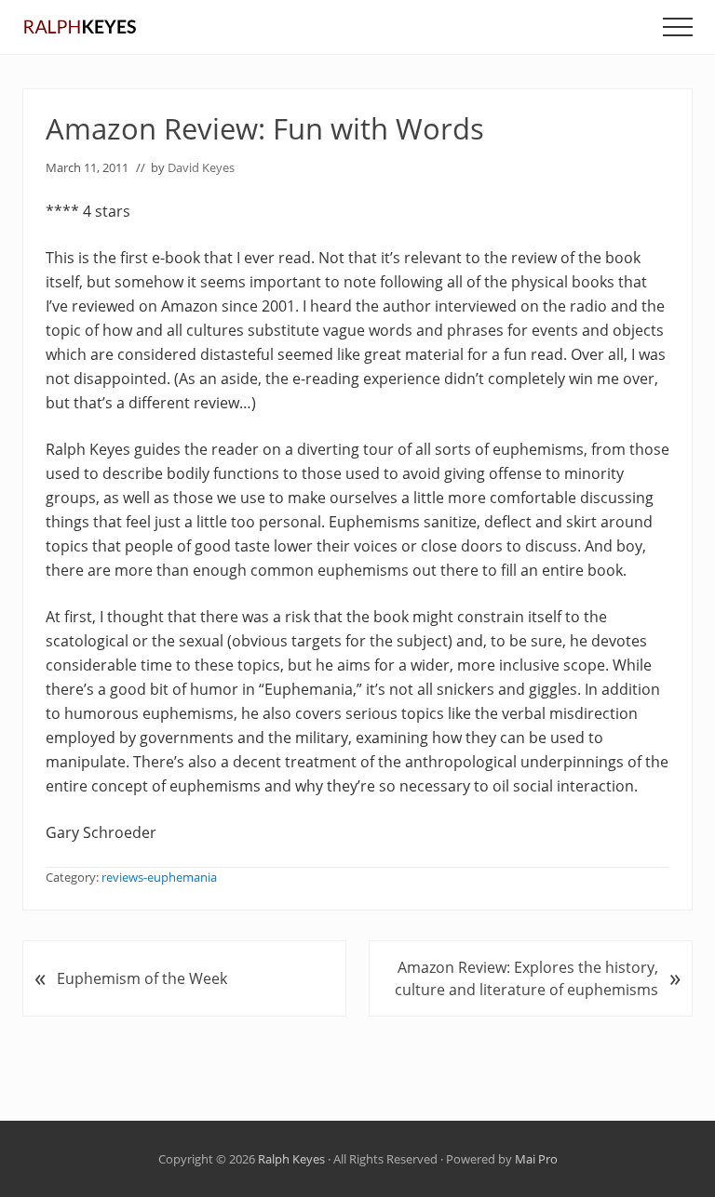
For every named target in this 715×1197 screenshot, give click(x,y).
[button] (678, 27)
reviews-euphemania (159, 877)
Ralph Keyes (291, 1158)
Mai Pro (536, 1158)
